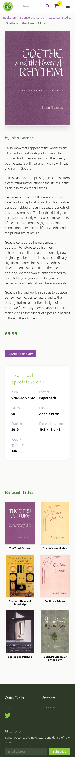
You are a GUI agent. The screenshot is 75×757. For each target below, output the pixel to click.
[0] (56, 6)
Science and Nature (32, 17)
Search (9, 707)
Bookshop (9, 17)
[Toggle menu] (68, 6)
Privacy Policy (50, 707)
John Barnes (22, 138)
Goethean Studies (60, 17)
